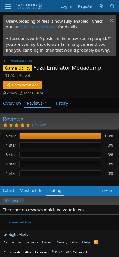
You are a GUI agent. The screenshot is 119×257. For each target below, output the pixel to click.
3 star (11, 154)
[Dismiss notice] (110, 21)
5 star (11, 135)
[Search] (112, 6)
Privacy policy (67, 242)
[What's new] (101, 6)
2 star (11, 164)
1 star (11, 173)
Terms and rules (39, 242)
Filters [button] (107, 190)
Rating (55, 190)
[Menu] (7, 6)
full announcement (39, 27)
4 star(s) (11, 200)
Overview (12, 103)
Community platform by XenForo (48, 252)
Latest (8, 190)
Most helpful (32, 190)
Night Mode (17, 234)
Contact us (13, 242)
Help (86, 242)
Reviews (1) (38, 103)
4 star (11, 145)
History (61, 103)
